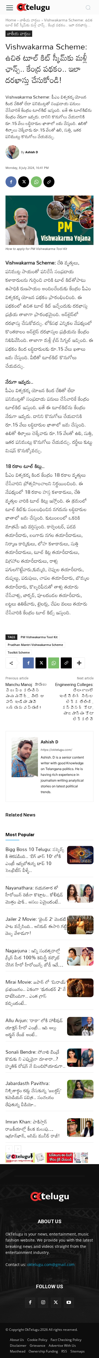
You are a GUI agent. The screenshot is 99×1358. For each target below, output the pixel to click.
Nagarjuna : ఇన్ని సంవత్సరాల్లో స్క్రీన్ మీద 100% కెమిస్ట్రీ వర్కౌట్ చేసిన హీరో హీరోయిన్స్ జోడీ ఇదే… (34, 957)
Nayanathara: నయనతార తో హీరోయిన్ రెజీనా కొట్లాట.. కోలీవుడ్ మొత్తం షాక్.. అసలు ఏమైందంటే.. (34, 894)
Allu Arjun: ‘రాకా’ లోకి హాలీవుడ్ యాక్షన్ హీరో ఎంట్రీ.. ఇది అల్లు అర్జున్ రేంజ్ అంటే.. (34, 1027)
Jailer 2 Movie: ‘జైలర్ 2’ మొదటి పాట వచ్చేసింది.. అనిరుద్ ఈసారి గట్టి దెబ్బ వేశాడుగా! (36, 926)
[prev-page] (9, 1149)
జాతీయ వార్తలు (30, 20)
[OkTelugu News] (33, 7)
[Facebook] (11, 181)
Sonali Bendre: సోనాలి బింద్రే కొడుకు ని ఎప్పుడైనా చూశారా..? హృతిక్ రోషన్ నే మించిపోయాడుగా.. (35, 1058)
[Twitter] (56, 1303)
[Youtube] (69, 1303)
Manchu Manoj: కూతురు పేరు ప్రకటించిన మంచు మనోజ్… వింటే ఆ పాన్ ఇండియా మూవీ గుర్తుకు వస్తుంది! (26, 696)
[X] (23, 181)
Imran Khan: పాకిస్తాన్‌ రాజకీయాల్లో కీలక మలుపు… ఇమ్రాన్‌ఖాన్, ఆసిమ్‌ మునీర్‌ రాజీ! (33, 1128)
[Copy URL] (48, 181)
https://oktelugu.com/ (56, 750)
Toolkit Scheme (19, 652)
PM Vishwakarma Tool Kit (39, 637)
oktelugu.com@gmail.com (51, 1264)
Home (11, 20)
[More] (79, 662)
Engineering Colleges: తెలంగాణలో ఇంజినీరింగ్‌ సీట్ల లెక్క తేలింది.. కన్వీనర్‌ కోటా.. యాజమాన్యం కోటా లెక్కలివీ (74, 702)
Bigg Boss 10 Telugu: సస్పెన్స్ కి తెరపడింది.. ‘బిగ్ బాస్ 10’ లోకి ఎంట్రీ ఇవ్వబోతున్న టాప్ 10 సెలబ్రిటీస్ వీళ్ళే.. (35, 860)
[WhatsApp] (36, 181)
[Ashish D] (13, 152)
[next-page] (17, 1149)
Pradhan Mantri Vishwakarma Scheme (35, 645)
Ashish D (31, 152)
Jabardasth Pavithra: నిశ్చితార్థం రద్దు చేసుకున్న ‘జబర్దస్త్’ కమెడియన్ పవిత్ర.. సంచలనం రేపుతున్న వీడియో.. (33, 1094)
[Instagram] (43, 1303)
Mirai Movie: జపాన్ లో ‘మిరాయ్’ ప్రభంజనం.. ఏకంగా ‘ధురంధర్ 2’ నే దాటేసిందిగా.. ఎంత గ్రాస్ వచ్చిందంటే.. (36, 992)
